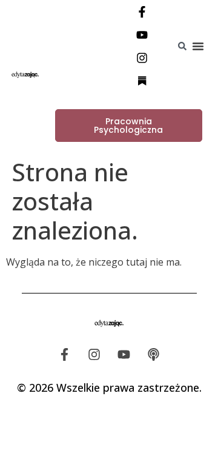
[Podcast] (154, 354)
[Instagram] (142, 57)
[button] (198, 46)
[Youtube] (142, 34)
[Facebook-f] (142, 11)
